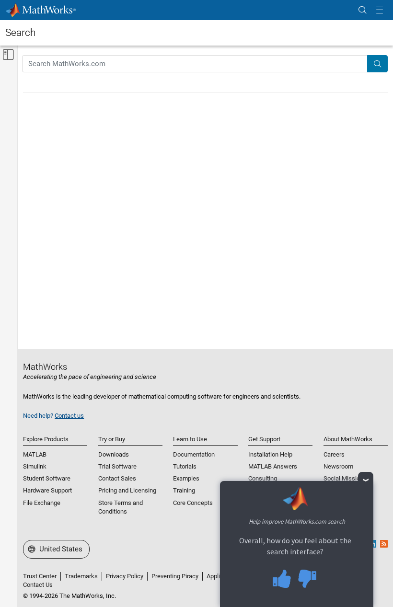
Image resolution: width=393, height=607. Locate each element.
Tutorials (184, 466)
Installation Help (270, 454)
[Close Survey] (366, 480)
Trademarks (81, 576)
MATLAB (34, 454)
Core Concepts (193, 502)
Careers (334, 454)
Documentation (194, 454)
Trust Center (40, 576)
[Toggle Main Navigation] (379, 10)
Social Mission (343, 478)
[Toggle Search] (362, 10)
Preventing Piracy (174, 576)
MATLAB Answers (272, 466)
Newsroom (338, 466)
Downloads (113, 454)
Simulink (34, 466)
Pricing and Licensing (127, 490)
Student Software (46, 478)
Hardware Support (47, 490)
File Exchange (41, 502)
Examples (186, 478)
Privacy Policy (124, 576)
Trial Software (117, 466)
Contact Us (38, 584)
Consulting (262, 478)
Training (184, 490)
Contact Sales (117, 478)
